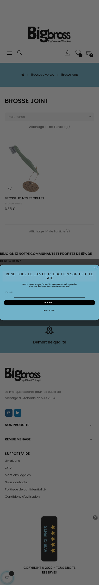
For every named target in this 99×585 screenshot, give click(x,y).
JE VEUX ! (49, 303)
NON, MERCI (50, 310)
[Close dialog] (96, 267)
